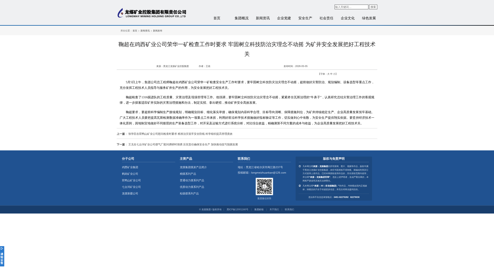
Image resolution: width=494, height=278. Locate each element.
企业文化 (348, 17)
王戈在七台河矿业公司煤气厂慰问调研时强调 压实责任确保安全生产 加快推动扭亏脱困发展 (183, 144)
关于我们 (274, 209)
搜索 (373, 7)
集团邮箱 (259, 209)
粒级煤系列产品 (189, 193)
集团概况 (242, 17)
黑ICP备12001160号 (237, 209)
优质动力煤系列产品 (192, 186)
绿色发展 (369, 17)
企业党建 (284, 17)
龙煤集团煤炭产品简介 (193, 167)
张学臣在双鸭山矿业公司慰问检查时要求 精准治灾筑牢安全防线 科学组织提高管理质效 (180, 134)
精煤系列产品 (188, 173)
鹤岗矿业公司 (130, 173)
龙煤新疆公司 (130, 193)
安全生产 (305, 17)
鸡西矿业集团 (130, 167)
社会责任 (326, 17)
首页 (216, 17)
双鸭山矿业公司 (131, 180)
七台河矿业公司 (131, 186)
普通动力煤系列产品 (192, 180)
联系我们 (289, 209)
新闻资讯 (263, 17)
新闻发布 (157, 30)
